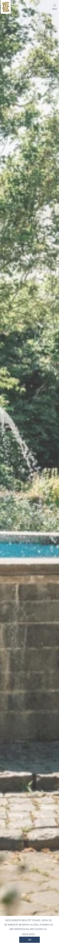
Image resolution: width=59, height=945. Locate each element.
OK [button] (29, 939)
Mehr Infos (28, 934)
